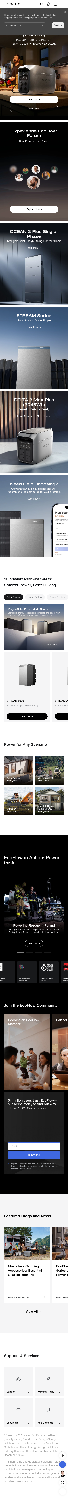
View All (32, 1311)
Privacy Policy (25, 1169)
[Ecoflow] (13, 4)
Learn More (34, 943)
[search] (42, 4)
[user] (48, 4)
